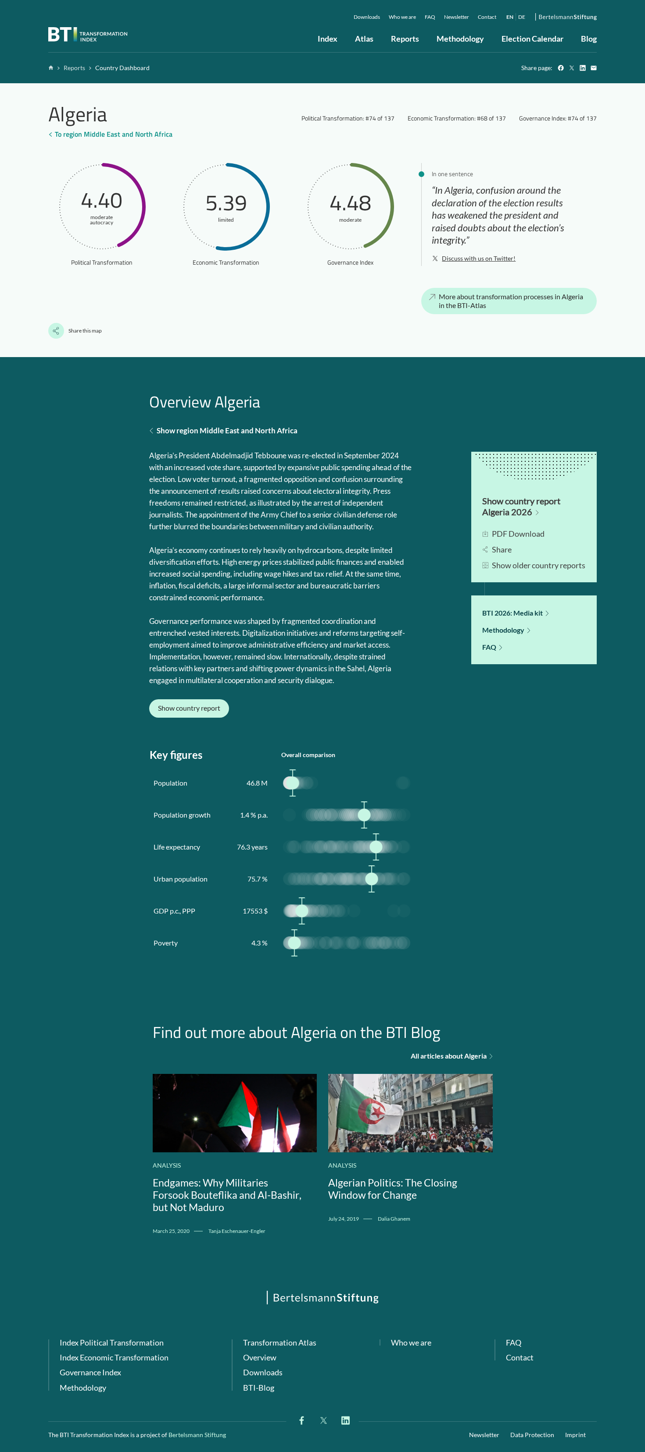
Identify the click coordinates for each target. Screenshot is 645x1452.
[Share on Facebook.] (560, 68)
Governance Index (90, 1372)
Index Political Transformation (112, 1342)
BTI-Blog (258, 1387)
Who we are (411, 1342)
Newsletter (484, 1434)
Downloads (263, 1372)
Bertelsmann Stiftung (197, 1434)
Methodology (83, 1387)
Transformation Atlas (279, 1342)
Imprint (575, 1434)
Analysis (167, 1165)
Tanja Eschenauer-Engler (236, 1231)
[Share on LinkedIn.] (582, 68)
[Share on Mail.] (593, 68)
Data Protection (532, 1434)
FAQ (513, 1342)
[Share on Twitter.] (571, 68)
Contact (520, 1357)
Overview (259, 1357)
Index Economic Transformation (114, 1357)
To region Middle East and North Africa (113, 134)
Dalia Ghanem (394, 1218)
